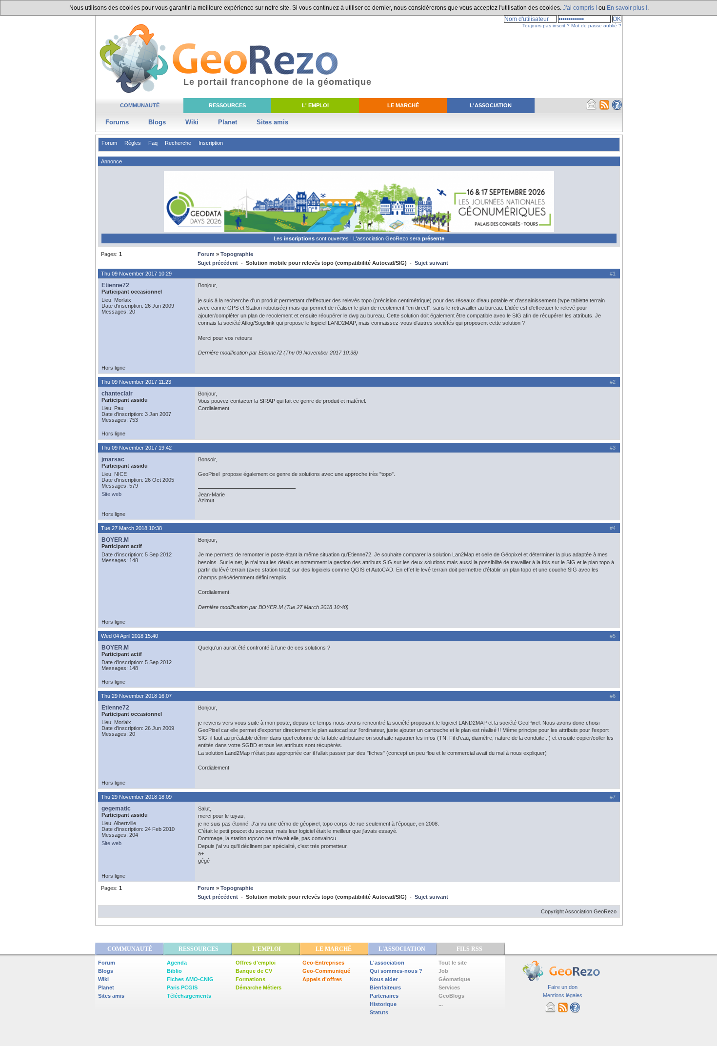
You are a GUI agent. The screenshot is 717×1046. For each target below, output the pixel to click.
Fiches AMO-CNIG (190, 979)
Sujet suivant (431, 263)
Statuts (379, 1012)
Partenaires (384, 996)
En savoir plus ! (627, 8)
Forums (117, 122)
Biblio (174, 971)
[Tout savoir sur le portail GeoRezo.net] (617, 108)
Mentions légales (562, 995)
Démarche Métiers (258, 987)
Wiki (192, 122)
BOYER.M (115, 539)
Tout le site (452, 963)
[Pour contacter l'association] (591, 108)
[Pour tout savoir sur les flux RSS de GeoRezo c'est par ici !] (604, 108)
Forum (109, 143)
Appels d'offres (322, 979)
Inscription (211, 143)
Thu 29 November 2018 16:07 (136, 696)
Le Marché (403, 105)
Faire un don (563, 987)
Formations (250, 979)
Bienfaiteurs (385, 987)
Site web (111, 494)
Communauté (139, 105)
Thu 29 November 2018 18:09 (136, 797)
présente (433, 238)
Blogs (157, 122)
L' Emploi (315, 105)
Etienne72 (115, 285)
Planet (227, 122)
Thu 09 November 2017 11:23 (136, 382)
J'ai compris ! (580, 8)
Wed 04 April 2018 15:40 (129, 636)
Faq (153, 143)
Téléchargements (189, 996)
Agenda (177, 963)
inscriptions (300, 238)
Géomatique (454, 979)
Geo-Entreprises (323, 963)
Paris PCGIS (182, 987)
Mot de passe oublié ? (596, 25)
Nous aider (384, 979)
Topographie (236, 254)
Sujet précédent (218, 263)
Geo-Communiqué (326, 971)
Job (443, 971)
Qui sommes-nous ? (396, 971)
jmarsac (112, 459)
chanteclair (117, 393)
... (440, 1004)
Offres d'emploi (256, 963)
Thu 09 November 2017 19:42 (136, 448)
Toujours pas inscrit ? (546, 25)
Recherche (178, 143)
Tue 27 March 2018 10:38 (131, 528)
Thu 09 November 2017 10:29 (136, 273)
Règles (132, 143)
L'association (387, 963)
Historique (383, 1004)
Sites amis (272, 122)
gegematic (116, 808)
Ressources (227, 105)
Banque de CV (254, 971)
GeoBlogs (451, 996)
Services (449, 987)
